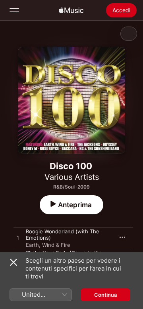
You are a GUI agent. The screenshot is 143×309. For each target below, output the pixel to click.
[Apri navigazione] (14, 10)
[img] (71, 10)
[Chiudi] (13, 262)
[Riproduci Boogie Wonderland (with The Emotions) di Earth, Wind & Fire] (18, 238)
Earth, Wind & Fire (48, 245)
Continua (105, 295)
